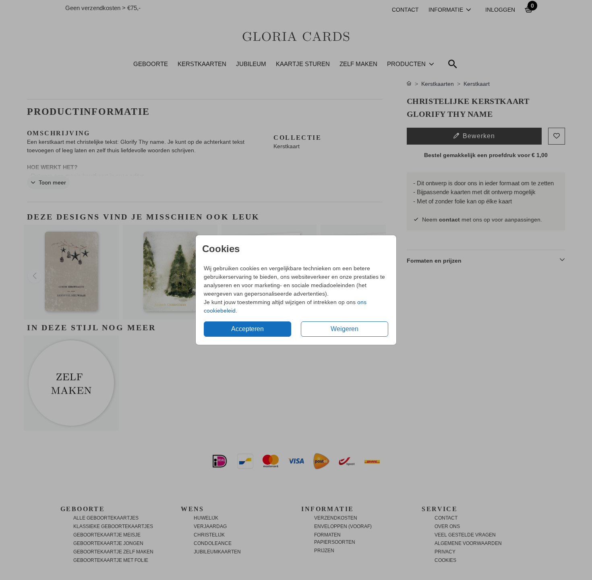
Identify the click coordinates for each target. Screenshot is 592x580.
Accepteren (247, 328)
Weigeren (344, 328)
